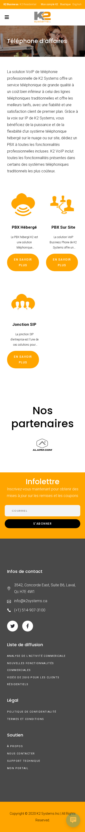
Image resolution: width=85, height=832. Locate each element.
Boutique (65, 4)
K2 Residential (28, 4)
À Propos (15, 746)
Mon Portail (17, 768)
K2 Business (11, 4)
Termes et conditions (25, 719)
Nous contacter (21, 753)
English (76, 4)
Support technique (23, 760)
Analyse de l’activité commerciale (36, 656)
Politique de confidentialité (31, 711)
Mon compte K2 (49, 4)
